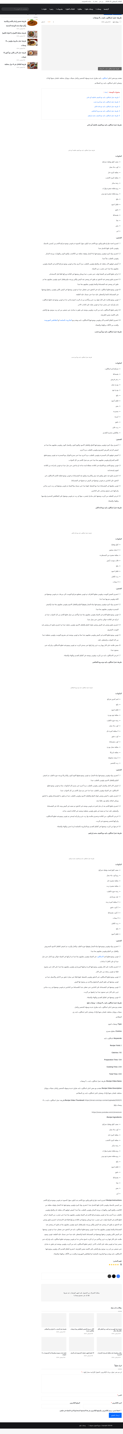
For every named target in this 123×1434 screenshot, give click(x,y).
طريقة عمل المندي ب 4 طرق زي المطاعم (55, 1329)
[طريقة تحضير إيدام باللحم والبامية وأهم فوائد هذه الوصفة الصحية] (32, 22)
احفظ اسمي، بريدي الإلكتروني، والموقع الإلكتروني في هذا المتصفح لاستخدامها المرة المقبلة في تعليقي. (89, 1410)
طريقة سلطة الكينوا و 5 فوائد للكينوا (14, 33)
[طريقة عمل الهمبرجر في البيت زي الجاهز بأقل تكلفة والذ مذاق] (109, 1320)
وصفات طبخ (89, 9)
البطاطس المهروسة (51, 320)
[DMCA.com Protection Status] (117, 1425)
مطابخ (80, 9)
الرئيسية (106, 9)
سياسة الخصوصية (86, 1)
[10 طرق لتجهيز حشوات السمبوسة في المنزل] (81, 1344)
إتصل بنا (95, 1)
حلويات (45, 9)
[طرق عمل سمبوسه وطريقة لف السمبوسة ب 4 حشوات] (53, 1344)
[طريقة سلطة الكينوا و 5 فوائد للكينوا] (32, 34)
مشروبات (60, 9)
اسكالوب (105, 78)
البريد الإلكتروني (116, 1403)
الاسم (119, 1395)
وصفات (99, 9)
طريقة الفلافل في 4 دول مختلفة (15, 64)
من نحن (101, 1)
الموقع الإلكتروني (75, 1403)
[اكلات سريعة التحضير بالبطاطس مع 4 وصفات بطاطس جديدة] (81, 1320)
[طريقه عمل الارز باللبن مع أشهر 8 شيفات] (32, 53)
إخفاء (106, 92)
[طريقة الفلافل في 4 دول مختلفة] (32, 65)
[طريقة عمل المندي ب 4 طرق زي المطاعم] (53, 1320)
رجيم (51, 9)
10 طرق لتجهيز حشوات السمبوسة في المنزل (82, 1353)
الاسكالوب (100, 957)
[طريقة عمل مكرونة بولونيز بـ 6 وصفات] (32, 42)
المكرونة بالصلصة (66, 320)
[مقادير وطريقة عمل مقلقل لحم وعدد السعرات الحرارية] (109, 1344)
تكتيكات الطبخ (70, 9)
